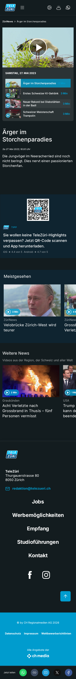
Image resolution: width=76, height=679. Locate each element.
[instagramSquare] (46, 575)
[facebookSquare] (30, 575)
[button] (34, 672)
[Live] (49, 7)
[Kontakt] (68, 7)
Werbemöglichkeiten (38, 515)
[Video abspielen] (38, 47)
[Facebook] (68, 672)
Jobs (38, 501)
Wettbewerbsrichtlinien (56, 633)
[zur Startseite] (10, 7)
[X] (57, 672)
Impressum (31, 633)
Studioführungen (38, 542)
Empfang (38, 528)
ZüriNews (7, 21)
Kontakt (37, 555)
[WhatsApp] (23, 672)
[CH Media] (38, 655)
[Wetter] (59, 7)
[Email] (45, 672)
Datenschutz (13, 633)
